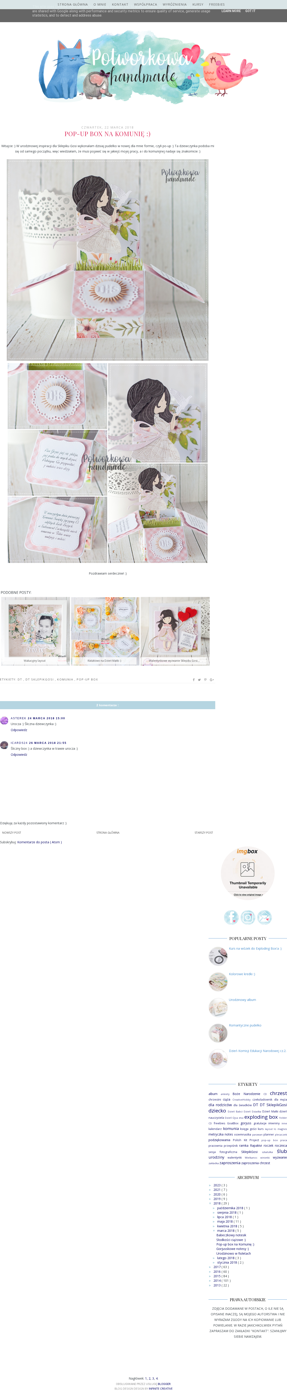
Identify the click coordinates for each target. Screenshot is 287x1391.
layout (269, 1129)
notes (229, 1134)
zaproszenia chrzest (255, 1163)
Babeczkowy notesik (231, 1235)
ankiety (225, 1094)
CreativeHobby (242, 1099)
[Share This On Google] (212, 679)
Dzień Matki (270, 1111)
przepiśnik (231, 1146)
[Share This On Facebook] (194, 679)
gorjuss (246, 1123)
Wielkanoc (251, 1157)
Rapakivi (256, 1145)
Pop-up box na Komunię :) (235, 1244)
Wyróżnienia (175, 4)
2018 (217, 1203)
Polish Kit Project (246, 1140)
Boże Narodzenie (246, 1094)
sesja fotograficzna (223, 1152)
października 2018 (230, 1208)
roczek (268, 1145)
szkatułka (267, 1152)
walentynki (235, 1157)
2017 (217, 1267)
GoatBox (233, 1123)
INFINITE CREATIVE (161, 1389)
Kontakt (120, 4)
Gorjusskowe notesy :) (232, 1249)
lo (275, 1129)
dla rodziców (220, 1104)
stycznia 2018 (227, 1262)
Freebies (217, 4)
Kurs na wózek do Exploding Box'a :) (255, 948)
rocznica (281, 1145)
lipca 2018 (225, 1217)
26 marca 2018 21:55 (48, 743)
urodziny (216, 1157)
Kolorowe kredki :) (242, 974)
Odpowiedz (19, 730)
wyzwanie (280, 1157)
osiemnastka (242, 1134)
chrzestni (215, 1099)
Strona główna (73, 4)
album (213, 1094)
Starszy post (204, 833)
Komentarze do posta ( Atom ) (39, 842)
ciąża (226, 1099)
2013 (217, 1285)
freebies (219, 1123)
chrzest (278, 1093)
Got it (250, 11)
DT (20, 679)
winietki (265, 1157)
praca (283, 1140)
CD (265, 1094)
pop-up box (87, 679)
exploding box (261, 1116)
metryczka (216, 1134)
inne (284, 1123)
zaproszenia (230, 1162)
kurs (261, 1129)
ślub (282, 1151)
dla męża (280, 1099)
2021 (217, 1189)
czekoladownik (262, 1099)
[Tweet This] (199, 679)
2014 (217, 1280)
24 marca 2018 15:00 (46, 718)
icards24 (19, 743)
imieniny (274, 1123)
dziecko (217, 1110)
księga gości (248, 1129)
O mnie (99, 4)
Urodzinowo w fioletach (233, 1253)
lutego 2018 (226, 1258)
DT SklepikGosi (40, 679)
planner (268, 1134)
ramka (243, 1145)
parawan (257, 1134)
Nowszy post (11, 833)
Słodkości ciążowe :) (231, 1240)
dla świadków (242, 1105)
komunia (65, 679)
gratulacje (260, 1123)
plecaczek (281, 1134)
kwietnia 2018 (227, 1226)
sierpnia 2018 (227, 1212)
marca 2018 (226, 1230)
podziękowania (219, 1140)
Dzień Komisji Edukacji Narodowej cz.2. (257, 1051)
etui (241, 1117)
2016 (217, 1271)
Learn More (231, 11)
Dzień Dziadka (252, 1111)
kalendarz (215, 1129)
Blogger (164, 1384)
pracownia (215, 1146)
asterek (18, 718)
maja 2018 (225, 1221)
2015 (217, 1276)
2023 (217, 1185)
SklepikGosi (249, 1152)
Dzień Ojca (231, 1117)
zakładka (214, 1163)
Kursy (197, 4)
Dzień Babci (235, 1111)
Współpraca (145, 4)
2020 (217, 1194)
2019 (217, 1199)
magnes (282, 1129)
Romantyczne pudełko (245, 1025)
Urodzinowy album (242, 1000)
